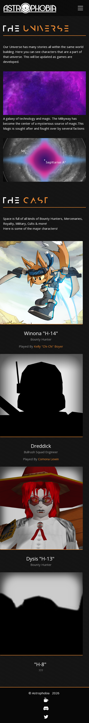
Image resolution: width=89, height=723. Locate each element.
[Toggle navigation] (80, 8)
